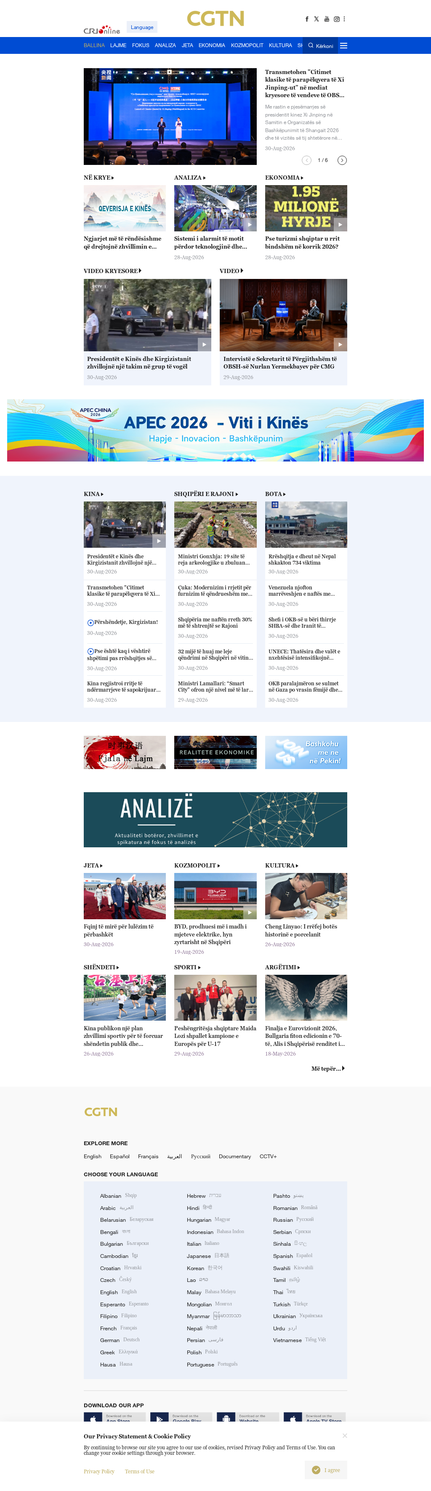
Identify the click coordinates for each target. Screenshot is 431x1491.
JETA (91, 865)
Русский (200, 1156)
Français (148, 1156)
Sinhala (290, 1243)
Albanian (118, 1195)
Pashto (288, 1195)
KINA (92, 494)
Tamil (286, 1279)
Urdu (285, 1328)
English (92, 1156)
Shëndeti (99, 967)
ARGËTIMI (280, 967)
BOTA (273, 494)
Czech (115, 1279)
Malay (211, 1292)
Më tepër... (326, 1068)
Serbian (292, 1231)
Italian (203, 1243)
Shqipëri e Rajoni (204, 494)
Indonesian (216, 1231)
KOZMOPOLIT (195, 865)
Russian (293, 1219)
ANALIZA (188, 177)
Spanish (292, 1255)
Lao (197, 1279)
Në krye (97, 177)
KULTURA (280, 865)
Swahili (293, 1268)
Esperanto (124, 1304)
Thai (284, 1292)
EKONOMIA (282, 177)
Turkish (290, 1304)
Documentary (235, 1156)
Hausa (116, 1364)
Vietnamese (299, 1340)
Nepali (202, 1328)
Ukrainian (297, 1316)
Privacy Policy (99, 1471)
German (119, 1340)
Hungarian (208, 1219)
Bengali (115, 1231)
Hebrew (204, 1195)
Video (229, 271)
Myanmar (214, 1316)
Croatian (120, 1268)
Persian (205, 1340)
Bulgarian (124, 1243)
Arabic (116, 1207)
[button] (306, 160)
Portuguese (212, 1364)
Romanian (295, 1207)
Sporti (185, 967)
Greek (118, 1352)
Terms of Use (139, 1471)
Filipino (118, 1316)
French (118, 1328)
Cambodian (118, 1255)
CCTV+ (268, 1156)
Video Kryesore (111, 271)
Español (120, 1156)
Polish (202, 1352)
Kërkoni (324, 45)
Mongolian (209, 1304)
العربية (174, 1156)
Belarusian (126, 1219)
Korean (205, 1268)
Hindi (199, 1207)
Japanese (208, 1255)
